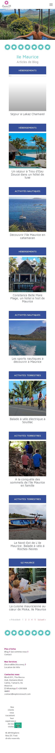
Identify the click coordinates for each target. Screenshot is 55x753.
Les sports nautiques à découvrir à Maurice (27, 360)
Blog (6, 651)
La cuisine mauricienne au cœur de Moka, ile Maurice (27, 607)
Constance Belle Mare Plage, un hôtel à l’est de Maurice (27, 298)
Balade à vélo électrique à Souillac (27, 420)
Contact (8, 654)
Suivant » (42, 619)
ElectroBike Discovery (14, 664)
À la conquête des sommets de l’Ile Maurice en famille (27, 482)
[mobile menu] (51, 4)
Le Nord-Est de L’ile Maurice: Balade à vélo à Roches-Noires (27, 546)
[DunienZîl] (6, 4)
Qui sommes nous (19, 651)
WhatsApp (11, 688)
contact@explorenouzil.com (17, 694)
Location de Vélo (12, 667)
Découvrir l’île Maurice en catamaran (27, 236)
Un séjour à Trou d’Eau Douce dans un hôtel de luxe (27, 174)
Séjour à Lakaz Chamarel (27, 114)
